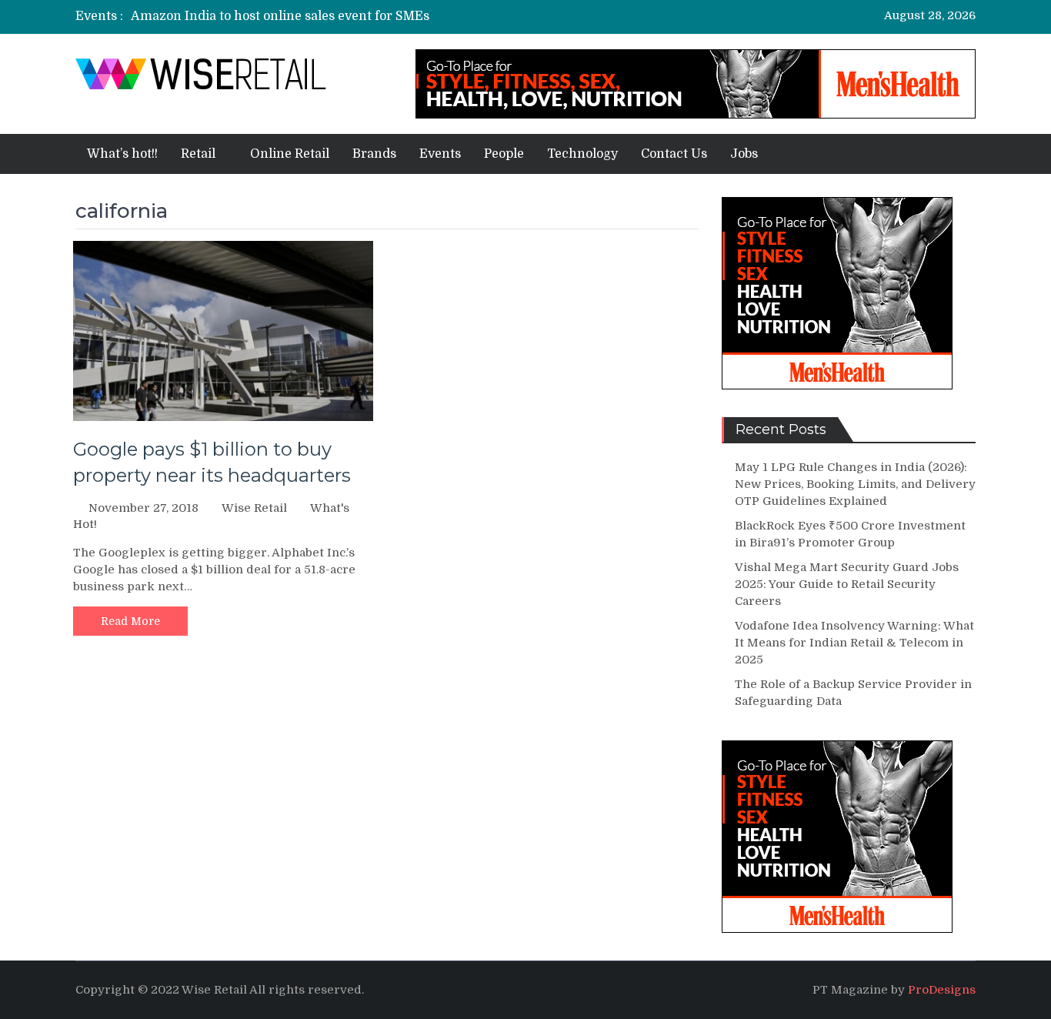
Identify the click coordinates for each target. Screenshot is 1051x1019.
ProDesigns (942, 990)
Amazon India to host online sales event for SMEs (280, 16)
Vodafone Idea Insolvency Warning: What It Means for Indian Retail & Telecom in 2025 (854, 643)
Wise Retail (254, 508)
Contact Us (674, 154)
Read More (130, 621)
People (504, 154)
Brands (374, 154)
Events (440, 154)
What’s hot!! (122, 154)
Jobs (744, 154)
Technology (582, 154)
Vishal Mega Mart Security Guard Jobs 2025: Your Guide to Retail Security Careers (847, 584)
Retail (198, 154)
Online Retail (289, 154)
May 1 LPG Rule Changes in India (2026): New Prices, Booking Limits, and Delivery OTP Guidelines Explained (855, 484)
